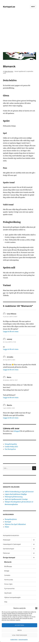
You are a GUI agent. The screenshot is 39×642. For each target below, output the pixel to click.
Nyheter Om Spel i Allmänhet (15, 524)
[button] (36, 608)
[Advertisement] (19, 31)
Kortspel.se (9, 6)
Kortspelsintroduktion (11, 535)
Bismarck (8, 562)
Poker (7, 527)
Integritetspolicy (23, 639)
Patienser (6, 553)
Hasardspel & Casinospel (12, 544)
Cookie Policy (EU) (11, 446)
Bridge (6, 571)
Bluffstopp (8, 566)
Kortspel (8, 522)
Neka (19, 630)
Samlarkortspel (8, 549)
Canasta (7, 575)
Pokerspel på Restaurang (14, 497)
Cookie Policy (14, 639)
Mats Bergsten (9, 71)
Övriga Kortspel (9, 557)
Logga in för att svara (10, 331)
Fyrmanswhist (9, 588)
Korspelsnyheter (11, 519)
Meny (33, 6)
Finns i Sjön (8, 584)
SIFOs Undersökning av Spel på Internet (19, 492)
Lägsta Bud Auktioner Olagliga (16, 494)
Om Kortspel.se (10, 449)
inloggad (17, 431)
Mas (5, 602)
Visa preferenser (19, 635)
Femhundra (8, 580)
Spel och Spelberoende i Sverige (16, 499)
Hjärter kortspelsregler (12, 597)
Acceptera (19, 625)
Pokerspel (6, 540)
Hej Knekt (8, 593)
